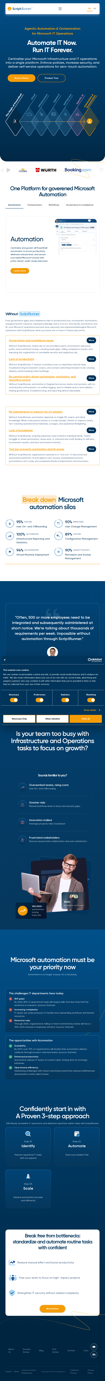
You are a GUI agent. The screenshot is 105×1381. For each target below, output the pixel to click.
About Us (11, 1350)
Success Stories (26, 1350)
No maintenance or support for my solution (35, 411)
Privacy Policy (91, 1371)
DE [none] (95, 8)
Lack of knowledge (21, 430)
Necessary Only (19, 719)
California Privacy (74, 1371)
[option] (94, 9)
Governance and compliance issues (31, 340)
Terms (16, 1371)
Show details (90, 710)
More (91, 340)
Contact (71, 1350)
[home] (20, 9)
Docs (86, 1350)
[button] (59, 8)
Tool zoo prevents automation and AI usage (36, 449)
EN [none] (89, 8)
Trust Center (55, 1350)
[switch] (39, 700)
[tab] (14, 205)
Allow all (86, 719)
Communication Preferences (28, 1371)
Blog (41, 1350)
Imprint (8, 1371)
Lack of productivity (21, 359)
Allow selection (52, 719)
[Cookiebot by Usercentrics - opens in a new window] (90, 660)
